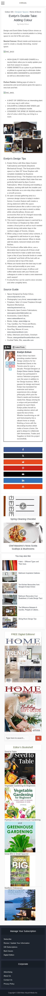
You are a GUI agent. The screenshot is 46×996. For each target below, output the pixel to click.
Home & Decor (35, 12)
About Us (7, 976)
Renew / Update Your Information (17, 943)
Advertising (8, 972)
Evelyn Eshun (24, 24)
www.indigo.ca (24, 321)
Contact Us (8, 980)
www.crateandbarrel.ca (16, 318)
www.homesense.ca (25, 327)
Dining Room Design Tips (28, 619)
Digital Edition (9, 955)
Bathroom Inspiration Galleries (29, 573)
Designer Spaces (21, 12)
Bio (8, 347)
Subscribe (7, 939)
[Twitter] (7, 362)
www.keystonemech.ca (16, 307)
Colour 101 (9, 12)
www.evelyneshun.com (16, 297)
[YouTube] (13, 365)
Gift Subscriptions (10, 947)
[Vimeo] (10, 369)
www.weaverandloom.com (17, 332)
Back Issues (8, 951)
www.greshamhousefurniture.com (26, 337)
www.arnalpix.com (34, 299)
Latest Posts (20, 347)
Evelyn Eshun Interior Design (28, 371)
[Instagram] (7, 365)
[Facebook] (10, 362)
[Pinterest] (10, 365)
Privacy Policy (9, 984)
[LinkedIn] (13, 362)
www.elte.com (28, 340)
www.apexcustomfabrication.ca (19, 313)
